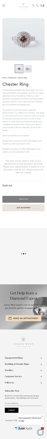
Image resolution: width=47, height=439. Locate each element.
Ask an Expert (23, 208)
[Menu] (3, 5)
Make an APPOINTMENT (25, 319)
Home (4, 78)
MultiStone (12, 78)
